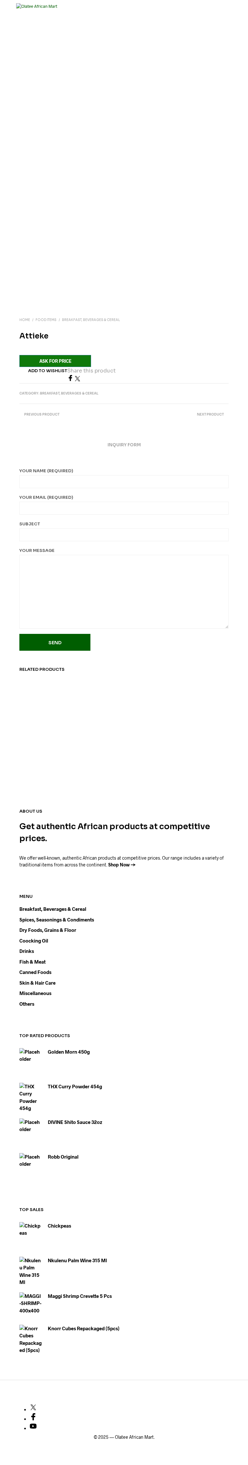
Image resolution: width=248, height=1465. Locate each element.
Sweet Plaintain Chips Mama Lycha (144, 749)
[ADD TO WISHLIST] (60, 743)
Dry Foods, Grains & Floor (47, 930)
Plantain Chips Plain (35, 746)
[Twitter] (77, 379)
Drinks (26, 951)
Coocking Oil (33, 941)
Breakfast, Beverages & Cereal (91, 320)
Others (26, 1004)
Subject (29, 524)
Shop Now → (122, 864)
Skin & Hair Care (37, 983)
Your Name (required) (46, 471)
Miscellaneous (35, 993)
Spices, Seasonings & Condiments (56, 919)
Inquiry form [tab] (124, 445)
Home (24, 320)
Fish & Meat (32, 962)
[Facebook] (71, 379)
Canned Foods (35, 972)
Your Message (37, 550)
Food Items (46, 320)
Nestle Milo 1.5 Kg (89, 746)
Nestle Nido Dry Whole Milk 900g (200, 746)
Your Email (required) (46, 497)
